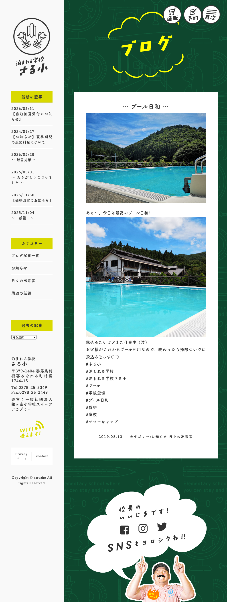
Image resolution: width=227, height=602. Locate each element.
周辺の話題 (21, 293)
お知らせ (19, 268)
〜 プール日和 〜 (146, 106)
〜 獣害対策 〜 (24, 160)
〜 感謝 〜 (22, 218)
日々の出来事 (23, 281)
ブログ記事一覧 (25, 255)
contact (42, 456)
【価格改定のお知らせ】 (32, 200)
